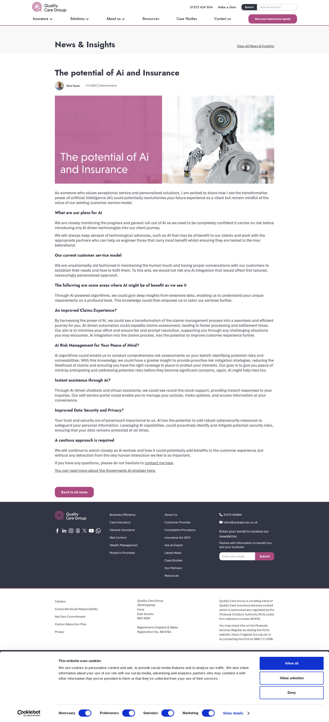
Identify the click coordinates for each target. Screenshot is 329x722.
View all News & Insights (255, 46)
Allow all (291, 663)
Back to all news (74, 492)
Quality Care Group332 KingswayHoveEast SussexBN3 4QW (150, 609)
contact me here (159, 462)
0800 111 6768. (263, 639)
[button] (43, 18)
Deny (292, 692)
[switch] (128, 713)
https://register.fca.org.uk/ (249, 634)
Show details (233, 713)
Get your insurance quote (273, 19)
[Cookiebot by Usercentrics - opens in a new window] (29, 713)
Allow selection (292, 678)
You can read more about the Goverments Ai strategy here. (105, 470)
